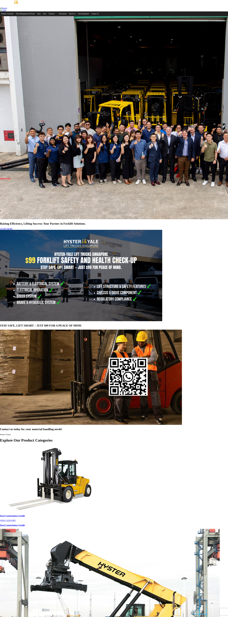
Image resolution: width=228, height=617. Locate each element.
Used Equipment (83, 14)
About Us (72, 14)
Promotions (63, 14)
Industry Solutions (7, 14)
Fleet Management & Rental (25, 14)
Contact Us (95, 14)
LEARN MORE (6, 229)
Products (52, 14)
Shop (39, 14)
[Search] (3, 8)
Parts (44, 14)
